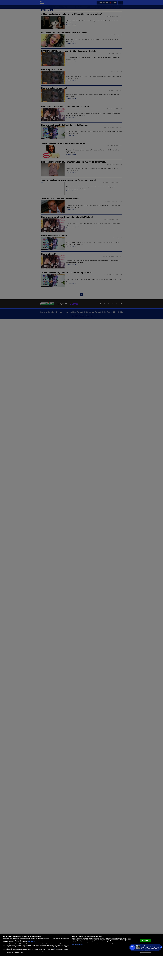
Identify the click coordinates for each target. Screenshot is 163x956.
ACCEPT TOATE (146, 940)
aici (54, 948)
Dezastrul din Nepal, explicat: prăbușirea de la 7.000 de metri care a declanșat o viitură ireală (150, 947)
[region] (81, 945)
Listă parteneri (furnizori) (77, 944)
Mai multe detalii (31, 941)
